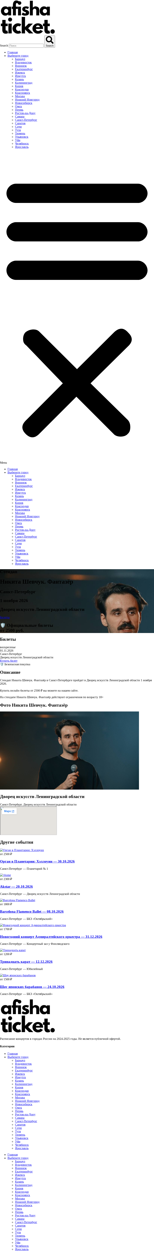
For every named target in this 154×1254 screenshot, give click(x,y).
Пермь (19, 109)
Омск (18, 106)
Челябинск (22, 143)
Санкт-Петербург (26, 119)
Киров (19, 86)
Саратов (20, 123)
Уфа (17, 140)
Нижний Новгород (27, 99)
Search (4, 45)
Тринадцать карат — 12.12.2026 (26, 962)
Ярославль (22, 146)
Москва (20, 96)
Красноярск (22, 92)
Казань (19, 79)
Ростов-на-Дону (25, 113)
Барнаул (20, 59)
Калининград (23, 82)
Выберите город (18, 55)
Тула (18, 130)
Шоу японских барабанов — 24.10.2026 (32, 987)
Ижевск (20, 72)
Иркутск (20, 76)
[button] (77, 308)
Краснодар (22, 89)
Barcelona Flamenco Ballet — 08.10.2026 (32, 911)
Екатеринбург (24, 69)
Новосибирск (23, 103)
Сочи (18, 126)
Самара (19, 116)
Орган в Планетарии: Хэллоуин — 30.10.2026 (37, 861)
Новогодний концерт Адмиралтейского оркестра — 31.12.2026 (51, 937)
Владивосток (23, 62)
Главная (13, 52)
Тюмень (20, 133)
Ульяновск (21, 136)
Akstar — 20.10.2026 (16, 887)
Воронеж (21, 65)
